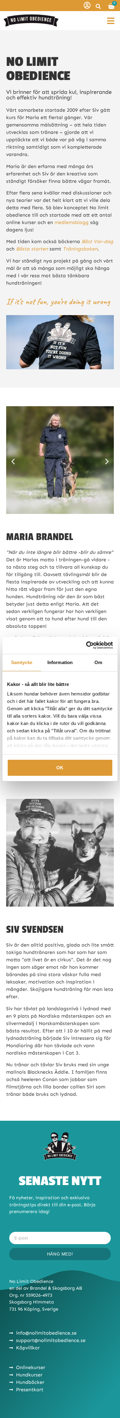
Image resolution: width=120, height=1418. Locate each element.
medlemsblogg (71, 222)
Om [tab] (98, 662)
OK (60, 767)
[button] (98, 6)
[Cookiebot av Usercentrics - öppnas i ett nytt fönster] (86, 645)
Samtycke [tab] (21, 662)
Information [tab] (60, 662)
